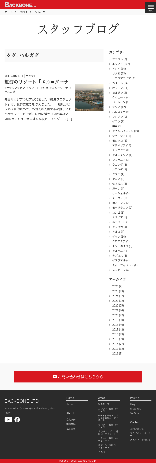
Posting (134, 397)
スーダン (117, 198)
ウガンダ (117, 164)
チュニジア (119, 150)
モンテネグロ (120, 246)
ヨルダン (117, 92)
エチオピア (119, 145)
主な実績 (71, 428)
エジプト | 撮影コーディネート (108, 409)
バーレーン (118, 102)
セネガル (117, 183)
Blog (132, 404)
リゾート (33, 88)
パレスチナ (119, 112)
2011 (115, 353)
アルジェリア (120, 155)
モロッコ (117, 140)
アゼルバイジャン (122, 131)
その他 (101, 452)
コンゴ (116, 212)
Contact (135, 422)
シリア (116, 107)
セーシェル (119, 193)
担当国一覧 (104, 404)
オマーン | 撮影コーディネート (108, 446)
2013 (115, 348)
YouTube (134, 413)
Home (70, 397)
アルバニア (119, 251)
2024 (115, 296)
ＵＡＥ (116, 73)
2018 (115, 324)
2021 (115, 310)
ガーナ (116, 188)
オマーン (117, 88)
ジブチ (116, 174)
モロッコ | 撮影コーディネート (108, 425)
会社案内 (71, 419)
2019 (115, 320)
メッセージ (119, 270)
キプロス (117, 255)
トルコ (116, 231)
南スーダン (119, 203)
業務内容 (71, 424)
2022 (115, 305)
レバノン (117, 116)
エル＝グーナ (59, 88)
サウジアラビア (15, 88)
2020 (115, 315)
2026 (115, 286)
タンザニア (119, 160)
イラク (116, 121)
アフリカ (117, 227)
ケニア (116, 179)
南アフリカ (119, 222)
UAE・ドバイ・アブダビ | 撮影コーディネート (108, 417)
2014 (115, 344)
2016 (115, 334)
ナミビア (117, 217)
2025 (115, 291)
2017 (115, 329)
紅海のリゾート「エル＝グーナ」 (39, 82)
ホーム (69, 404)
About (70, 413)
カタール (117, 83)
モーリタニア (120, 207)
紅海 (44, 88)
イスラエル (119, 260)
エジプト (31, 76)
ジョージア (119, 136)
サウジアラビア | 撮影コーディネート (108, 432)
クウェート (119, 97)
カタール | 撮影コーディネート (108, 439)
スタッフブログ (78, 29)
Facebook (135, 408)
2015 (115, 339)
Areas (101, 397)
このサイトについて (140, 440)
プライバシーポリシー (140, 434)
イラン (116, 236)
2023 (115, 301)
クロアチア (119, 241)
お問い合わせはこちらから (78, 376)
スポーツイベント (123, 265)
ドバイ (116, 68)
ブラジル (117, 59)
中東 (115, 126)
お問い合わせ (137, 428)
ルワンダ (117, 169)
